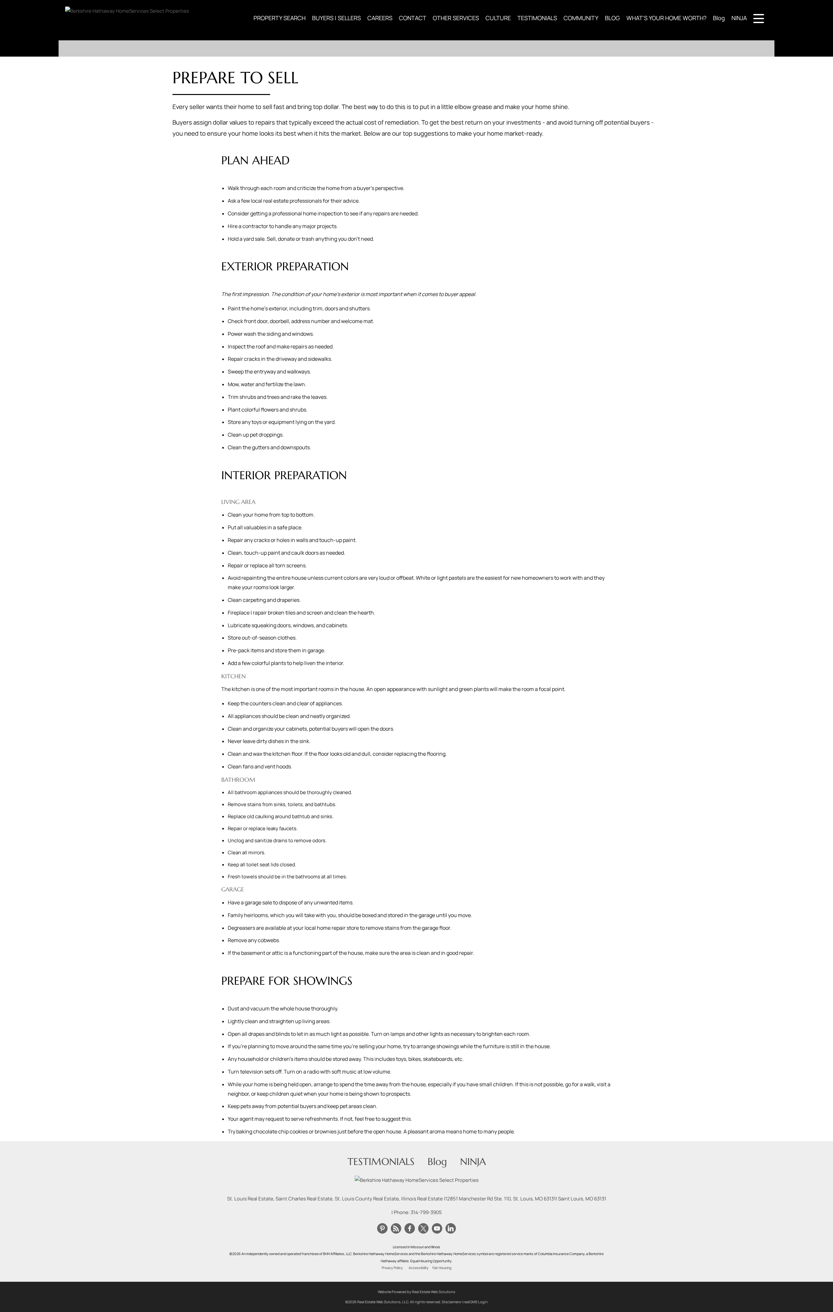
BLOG (612, 18)
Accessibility (419, 1267)
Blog (719, 18)
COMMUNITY (581, 18)
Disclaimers (451, 1301)
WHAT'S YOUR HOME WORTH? (666, 18)
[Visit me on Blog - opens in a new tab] (396, 1229)
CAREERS (379, 18)
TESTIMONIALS (537, 18)
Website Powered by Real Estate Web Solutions (416, 1291)
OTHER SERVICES (456, 18)
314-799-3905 (426, 1212)
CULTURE (498, 18)
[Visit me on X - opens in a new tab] (423, 1229)
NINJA (739, 18)
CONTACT (412, 18)
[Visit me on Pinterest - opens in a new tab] (382, 1229)
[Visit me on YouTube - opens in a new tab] (437, 1229)
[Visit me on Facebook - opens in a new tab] (410, 1229)
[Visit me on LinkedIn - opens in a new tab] (451, 1229)
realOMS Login (475, 1301)
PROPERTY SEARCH (279, 18)
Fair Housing (441, 1267)
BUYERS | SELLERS (336, 18)
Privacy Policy (392, 1267)
